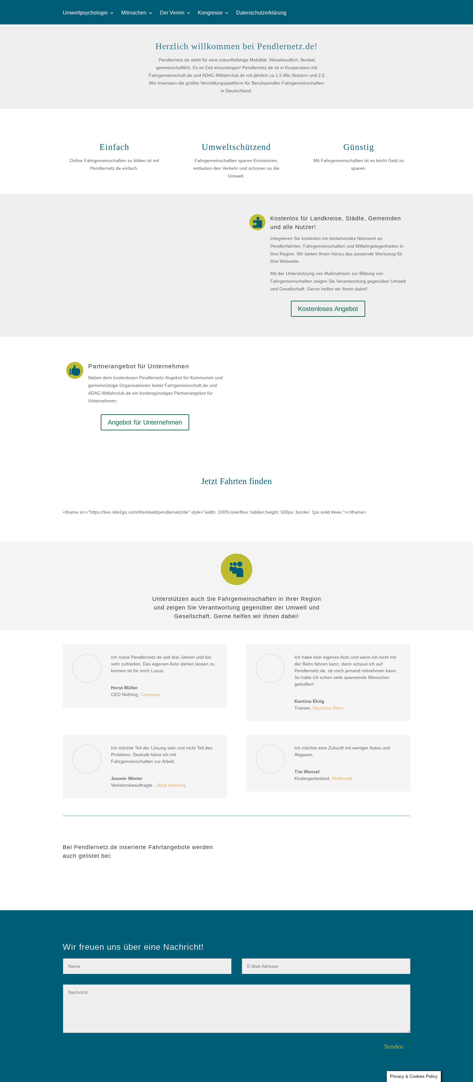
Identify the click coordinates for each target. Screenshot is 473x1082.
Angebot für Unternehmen (145, 422)
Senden (393, 1046)
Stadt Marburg (171, 785)
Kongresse (210, 13)
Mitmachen (133, 13)
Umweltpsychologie (85, 13)
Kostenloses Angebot (328, 308)
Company (150, 694)
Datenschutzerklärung (261, 13)
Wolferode (342, 778)
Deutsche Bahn (328, 708)
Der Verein (172, 13)
